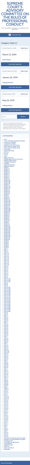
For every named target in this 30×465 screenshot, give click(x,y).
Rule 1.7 (6, 273)
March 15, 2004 (9, 54)
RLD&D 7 (6, 245)
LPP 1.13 (6, 152)
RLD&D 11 (7, 170)
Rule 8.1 (6, 380)
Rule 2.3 (6, 319)
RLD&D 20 (7, 197)
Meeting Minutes (7, 105)
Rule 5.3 (6, 348)
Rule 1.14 (6, 259)
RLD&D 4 (6, 240)
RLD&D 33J (7, 239)
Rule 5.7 (6, 356)
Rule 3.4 (6, 328)
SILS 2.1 (6, 395)
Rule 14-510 (7, 295)
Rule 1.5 (6, 270)
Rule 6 (5, 360)
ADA (5, 139)
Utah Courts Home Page (6, 463)
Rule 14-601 (7, 300)
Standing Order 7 (8, 440)
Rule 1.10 (6, 253)
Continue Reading (15, 64)
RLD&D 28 (7, 219)
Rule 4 (5, 336)
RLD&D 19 (7, 194)
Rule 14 (6, 286)
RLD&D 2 (6, 195)
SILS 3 (5, 411)
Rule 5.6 (6, 355)
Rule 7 (5, 369)
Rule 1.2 (6, 266)
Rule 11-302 (7, 280)
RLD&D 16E (7, 183)
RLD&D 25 (7, 215)
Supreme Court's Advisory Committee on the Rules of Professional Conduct (15, 13)
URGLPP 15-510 (8, 445)
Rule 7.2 (6, 371)
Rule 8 (5, 379)
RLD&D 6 (6, 243)
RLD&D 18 (7, 190)
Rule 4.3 (6, 340)
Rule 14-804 (7, 308)
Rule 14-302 (7, 288)
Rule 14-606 (7, 304)
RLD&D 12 (7, 173)
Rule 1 (5, 249)
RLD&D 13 (7, 174)
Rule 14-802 (7, 307)
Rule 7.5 (6, 376)
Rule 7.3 (6, 373)
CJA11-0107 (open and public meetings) (14, 140)
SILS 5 (5, 422)
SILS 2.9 (6, 409)
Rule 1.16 (6, 262)
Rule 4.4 (6, 342)
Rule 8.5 (6, 386)
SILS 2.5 (6, 404)
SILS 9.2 (6, 433)
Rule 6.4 (6, 366)
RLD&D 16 (7, 179)
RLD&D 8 (6, 246)
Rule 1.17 (6, 263)
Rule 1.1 (6, 252)
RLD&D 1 (6, 167)
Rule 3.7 (6, 332)
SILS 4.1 (6, 415)
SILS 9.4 (6, 436)
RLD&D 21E (7, 205)
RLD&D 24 (7, 214)
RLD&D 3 (6, 222)
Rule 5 (5, 343)
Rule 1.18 (6, 264)
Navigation (16, 35)
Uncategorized (8, 443)
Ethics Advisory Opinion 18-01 (12, 148)
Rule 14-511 (7, 297)
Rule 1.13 (6, 257)
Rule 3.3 (6, 326)
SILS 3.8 (6, 412)
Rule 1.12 (6, 256)
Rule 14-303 (7, 290)
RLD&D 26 (7, 217)
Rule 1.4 (6, 269)
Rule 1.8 (6, 274)
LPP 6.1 (6, 155)
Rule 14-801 (7, 305)
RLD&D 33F (7, 233)
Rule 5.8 (6, 357)
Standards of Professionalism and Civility (14, 439)
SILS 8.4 (6, 429)
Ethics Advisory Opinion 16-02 (12, 146)
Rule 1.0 (6, 250)
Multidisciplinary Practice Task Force (13, 159)
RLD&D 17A (7, 186)
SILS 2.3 (6, 401)
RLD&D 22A (7, 208)
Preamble (6, 163)
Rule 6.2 (6, 363)
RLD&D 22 (7, 207)
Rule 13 (6, 284)
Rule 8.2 (6, 381)
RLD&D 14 (7, 176)
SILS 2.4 (6, 402)
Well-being (7, 449)
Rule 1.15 (6, 260)
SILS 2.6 (6, 405)
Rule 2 (5, 315)
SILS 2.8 (6, 408)
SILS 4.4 (6, 419)
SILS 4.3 (6, 418)
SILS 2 (5, 394)
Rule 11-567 (7, 281)
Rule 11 (6, 277)
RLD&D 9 (6, 248)
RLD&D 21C (7, 202)
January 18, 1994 (10, 77)
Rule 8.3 (6, 383)
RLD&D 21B (7, 201)
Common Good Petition (10, 142)
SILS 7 (5, 426)
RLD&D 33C (7, 229)
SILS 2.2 (6, 400)
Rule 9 (5, 387)
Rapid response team (9, 164)
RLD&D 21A (7, 200)
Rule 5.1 (6, 345)
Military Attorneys (9, 157)
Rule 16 (6, 314)
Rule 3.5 (6, 329)
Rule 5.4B (6, 352)
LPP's (5, 156)
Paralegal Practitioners (10, 162)
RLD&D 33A (7, 226)
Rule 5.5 (6, 353)
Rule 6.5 (6, 367)
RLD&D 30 (7, 224)
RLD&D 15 (7, 177)
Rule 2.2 (6, 318)
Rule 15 (6, 312)
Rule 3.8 (6, 333)
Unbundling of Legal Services (11, 442)
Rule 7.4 (6, 374)
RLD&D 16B (7, 181)
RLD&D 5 (6, 242)
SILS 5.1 (6, 424)
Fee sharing (7, 149)
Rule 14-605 (7, 302)
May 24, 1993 (8, 100)
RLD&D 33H (7, 236)
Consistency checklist (10, 143)
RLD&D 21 (7, 198)
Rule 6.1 (6, 362)
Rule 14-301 (7, 287)
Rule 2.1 (6, 317)
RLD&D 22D (7, 211)
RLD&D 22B (7, 210)
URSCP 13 (7, 446)
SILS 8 (5, 428)
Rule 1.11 (6, 255)
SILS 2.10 (6, 397)
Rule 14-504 (7, 293)
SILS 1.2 (6, 391)
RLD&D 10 (7, 169)
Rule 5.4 (6, 349)
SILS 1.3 (6, 393)
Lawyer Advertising (9, 150)
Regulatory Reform (9, 166)
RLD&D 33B (7, 228)
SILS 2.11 (6, 398)
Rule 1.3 (6, 267)
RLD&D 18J (7, 193)
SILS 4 (5, 414)
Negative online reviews (10, 160)
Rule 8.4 (6, 384)
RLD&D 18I (7, 191)
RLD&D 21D (7, 204)
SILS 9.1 (6, 432)
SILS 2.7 (6, 407)
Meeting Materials (7, 82)
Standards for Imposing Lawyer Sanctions (15, 438)
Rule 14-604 (7, 301)
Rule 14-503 (7, 291)
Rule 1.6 (6, 271)
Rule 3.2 (6, 325)
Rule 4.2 (6, 339)
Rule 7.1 (6, 370)
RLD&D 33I (7, 238)
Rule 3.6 (6, 331)
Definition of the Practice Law (12, 145)
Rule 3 (5, 322)
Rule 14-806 (7, 311)
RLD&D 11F (7, 171)
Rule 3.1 (6, 324)
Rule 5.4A (6, 350)
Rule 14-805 (7, 309)
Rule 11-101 (7, 279)
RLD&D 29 (7, 221)
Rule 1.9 (6, 276)
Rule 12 (6, 283)
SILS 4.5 (6, 421)
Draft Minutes (6, 59)
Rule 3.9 (6, 335)
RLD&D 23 (7, 212)
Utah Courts (24, 48)
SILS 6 (5, 425)
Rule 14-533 (7, 298)
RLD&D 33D (7, 231)
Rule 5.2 (6, 346)
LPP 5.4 (6, 153)
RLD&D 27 (7, 218)
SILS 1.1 (6, 390)
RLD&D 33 (7, 225)
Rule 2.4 (6, 321)
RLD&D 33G (7, 235)
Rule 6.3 (6, 364)
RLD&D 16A (7, 180)
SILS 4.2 (6, 417)
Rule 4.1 (6, 338)
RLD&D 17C (7, 188)
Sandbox (6, 388)
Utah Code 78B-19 (9, 448)
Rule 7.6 (6, 377)
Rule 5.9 (6, 359)
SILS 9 (5, 431)
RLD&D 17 (7, 184)
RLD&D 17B (7, 187)
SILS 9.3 (6, 435)
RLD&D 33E (7, 232)
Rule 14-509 (7, 294)
